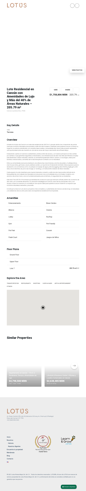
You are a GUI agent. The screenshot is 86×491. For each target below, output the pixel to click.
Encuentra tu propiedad (15, 449)
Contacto (10, 459)
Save (55, 90)
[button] (76, 89)
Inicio (8, 437)
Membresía (10, 453)
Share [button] (67, 90)
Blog (8, 456)
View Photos (77, 70)
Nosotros (10, 440)
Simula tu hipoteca (69, 487)
